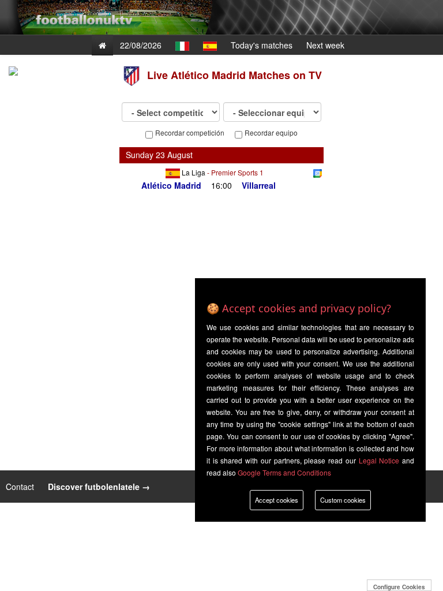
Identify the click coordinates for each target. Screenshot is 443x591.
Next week (325, 45)
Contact (21, 486)
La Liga (193, 172)
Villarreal (259, 185)
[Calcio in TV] (182, 45)
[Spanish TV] (210, 45)
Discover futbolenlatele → (99, 486)
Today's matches (261, 45)
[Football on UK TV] (83, 8)
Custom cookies (343, 499)
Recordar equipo (271, 133)
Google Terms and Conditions (284, 472)
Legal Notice (379, 460)
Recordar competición (189, 133)
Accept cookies (276, 499)
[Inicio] (102, 45)
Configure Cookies (399, 587)
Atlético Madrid (171, 185)
